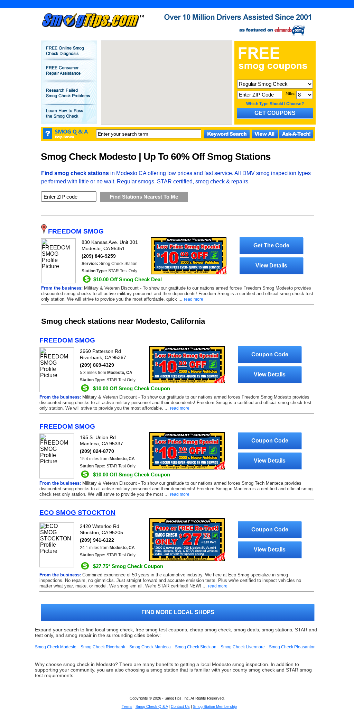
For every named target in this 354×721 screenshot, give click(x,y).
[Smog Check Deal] (188, 273)
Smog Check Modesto (55, 647)
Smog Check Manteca (150, 647)
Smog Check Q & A (152, 706)
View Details (271, 265)
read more (193, 299)
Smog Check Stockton (195, 647)
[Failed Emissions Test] (69, 97)
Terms (127, 706)
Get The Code (271, 245)
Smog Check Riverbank (103, 647)
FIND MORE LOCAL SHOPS (177, 612)
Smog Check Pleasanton (292, 647)
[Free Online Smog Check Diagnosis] (69, 55)
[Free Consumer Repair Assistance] (69, 75)
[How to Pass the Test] (69, 118)
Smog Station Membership (215, 706)
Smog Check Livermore (243, 647)
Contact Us (180, 706)
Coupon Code (269, 354)
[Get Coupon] (187, 382)
